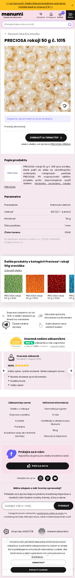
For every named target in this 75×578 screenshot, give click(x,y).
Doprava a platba (20, 414)
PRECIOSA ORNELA (60, 144)
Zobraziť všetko (13, 270)
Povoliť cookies (38, 569)
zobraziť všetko (57, 346)
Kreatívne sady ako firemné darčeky (19, 434)
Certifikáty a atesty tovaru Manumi (55, 422)
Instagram (40, 478)
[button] (65, 106)
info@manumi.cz (13, 242)
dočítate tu (37, 556)
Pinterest (48, 478)
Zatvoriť (72, 5)
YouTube (55, 478)
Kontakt (19, 420)
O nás (55, 414)
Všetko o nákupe (19, 408)
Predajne (19, 426)
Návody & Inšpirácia (55, 436)
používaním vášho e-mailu (50, 513)
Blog (55, 430)
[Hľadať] (69, 24)
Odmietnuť (38, 562)
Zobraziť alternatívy (44, 137)
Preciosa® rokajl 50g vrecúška (24, 33)
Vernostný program (55, 408)
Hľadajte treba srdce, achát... (19, 24)
